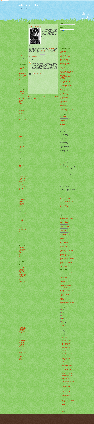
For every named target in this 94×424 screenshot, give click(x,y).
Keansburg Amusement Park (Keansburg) (66, 229)
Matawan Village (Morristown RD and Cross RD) (22, 81)
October (63, 325)
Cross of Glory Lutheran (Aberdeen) (22, 177)
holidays (72, 174)
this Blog (65, 30)
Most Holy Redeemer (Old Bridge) (22, 191)
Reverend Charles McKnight (66, 343)
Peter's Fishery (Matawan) (63, 98)
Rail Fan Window (21, 118)
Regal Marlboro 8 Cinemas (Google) (22, 353)
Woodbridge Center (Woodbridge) (21, 233)
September (63, 327)
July (62, 330)
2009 (62, 321)
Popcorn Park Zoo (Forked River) (64, 251)
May (62, 333)
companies (67, 168)
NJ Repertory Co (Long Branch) (22, 348)
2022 (62, 309)
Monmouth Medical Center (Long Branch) (22, 252)
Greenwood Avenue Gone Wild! (66, 369)
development (68, 169)
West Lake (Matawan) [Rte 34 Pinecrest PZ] (66, 192)
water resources (70, 179)
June (62, 331)
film (71, 171)
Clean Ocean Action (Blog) (22, 268)
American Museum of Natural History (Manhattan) (67, 217)
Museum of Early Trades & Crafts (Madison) (66, 235)
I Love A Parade (64, 346)
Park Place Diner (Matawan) (64, 95)
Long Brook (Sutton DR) (22, 75)
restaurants (71, 178)
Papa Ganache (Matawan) (63, 123)
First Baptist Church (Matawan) (22, 179)
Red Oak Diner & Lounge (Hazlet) (65, 102)
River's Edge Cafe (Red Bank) (64, 103)
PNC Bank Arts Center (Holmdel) (22, 350)
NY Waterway (21, 113)
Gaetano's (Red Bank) (63, 78)
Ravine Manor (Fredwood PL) (22, 84)
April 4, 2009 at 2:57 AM (37, 73)
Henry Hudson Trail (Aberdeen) (64, 223)
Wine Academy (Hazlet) (63, 204)
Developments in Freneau (65, 405)
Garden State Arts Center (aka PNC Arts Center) (22, 338)
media (61, 176)
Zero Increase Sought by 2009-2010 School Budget (68, 388)
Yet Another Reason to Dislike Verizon (67, 375)
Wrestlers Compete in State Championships (68, 391)
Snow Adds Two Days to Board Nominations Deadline (68, 401)
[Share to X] (42, 54)
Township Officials (41, 17)
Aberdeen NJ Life (29, 5)
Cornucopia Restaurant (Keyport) (64, 69)
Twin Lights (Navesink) (63, 266)
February (63, 409)
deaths (63, 169)
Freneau (66, 157)
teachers (64, 179)
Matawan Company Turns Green (66, 366)
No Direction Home (64, 355)
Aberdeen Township (63, 270)
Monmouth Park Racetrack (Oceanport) (65, 234)
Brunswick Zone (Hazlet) (22, 326)
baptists (74, 164)
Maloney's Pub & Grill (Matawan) (64, 89)
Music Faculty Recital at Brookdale (66, 341)
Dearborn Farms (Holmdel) (21, 166)
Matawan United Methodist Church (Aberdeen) (21, 188)
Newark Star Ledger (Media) (22, 280)
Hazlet (61, 273)
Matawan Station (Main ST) (22, 79)
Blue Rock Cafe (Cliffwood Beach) (65, 60)
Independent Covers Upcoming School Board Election (68, 371)
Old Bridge (61, 298)
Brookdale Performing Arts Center (22, 324)
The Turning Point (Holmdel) (64, 110)
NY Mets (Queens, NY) (63, 246)
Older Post (56, 96)
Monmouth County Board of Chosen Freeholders (66, 290)
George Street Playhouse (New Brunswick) (22, 341)
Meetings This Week (64, 390)
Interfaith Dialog (64, 350)
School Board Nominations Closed (66, 402)
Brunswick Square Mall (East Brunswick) (22, 220)
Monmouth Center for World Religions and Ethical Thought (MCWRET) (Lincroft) (67, 287)
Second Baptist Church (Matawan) (22, 195)
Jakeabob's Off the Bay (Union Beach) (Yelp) (66, 81)
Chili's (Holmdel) (62, 67)
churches (61, 166)
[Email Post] (38, 54)
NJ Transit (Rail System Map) (22, 106)
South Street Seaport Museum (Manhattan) (66, 261)
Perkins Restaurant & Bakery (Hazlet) (65, 97)
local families (62, 175)
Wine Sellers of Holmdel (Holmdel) (65, 206)
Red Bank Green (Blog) (22, 282)
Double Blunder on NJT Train (66, 347)
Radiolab (48, 48)
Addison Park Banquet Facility (22, 322)
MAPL (62, 158)
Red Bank (64, 162)
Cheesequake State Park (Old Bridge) (65, 219)
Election (71, 156)
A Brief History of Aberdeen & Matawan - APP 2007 (68, 393)
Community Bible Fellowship (21, 174)
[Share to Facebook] (43, 54)
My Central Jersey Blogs (22, 276)
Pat (32, 73)
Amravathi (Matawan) (63, 51)
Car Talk (54, 51)
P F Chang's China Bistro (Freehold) (65, 94)
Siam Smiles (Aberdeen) (63, 105)
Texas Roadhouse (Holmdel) (64, 107)
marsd (72, 175)
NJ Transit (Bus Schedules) (22, 104)
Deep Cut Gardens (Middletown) (64, 221)
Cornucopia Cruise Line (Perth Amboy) (22, 332)
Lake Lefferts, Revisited (65, 383)
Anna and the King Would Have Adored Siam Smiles (68, 397)
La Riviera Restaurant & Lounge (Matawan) (66, 85)
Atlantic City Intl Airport (22, 94)
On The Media (53, 48)
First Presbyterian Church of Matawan (22, 181)
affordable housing (67, 164)
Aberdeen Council (63, 155)
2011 (62, 318)
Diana (21, 136)
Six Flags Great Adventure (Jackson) (65, 259)
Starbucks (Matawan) (63, 124)
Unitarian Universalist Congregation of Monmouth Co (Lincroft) (22, 213)
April (63, 334)
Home (21, 17)
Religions (49, 17)
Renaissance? (63, 404)
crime (74, 168)
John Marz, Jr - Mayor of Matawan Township (68, 377)
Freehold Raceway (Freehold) (64, 222)
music (63, 177)
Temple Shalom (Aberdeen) (21, 208)
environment (62, 171)
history (66, 174)
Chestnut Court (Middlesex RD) (22, 70)
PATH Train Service (22, 114)
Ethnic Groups (56, 17)
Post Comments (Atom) (35, 98)
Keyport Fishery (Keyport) (64, 82)
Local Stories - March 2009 (65, 357)
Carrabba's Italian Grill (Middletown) (65, 65)
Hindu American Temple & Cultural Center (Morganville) (22, 183)
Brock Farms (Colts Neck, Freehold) (22, 160)
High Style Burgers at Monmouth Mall (67, 365)
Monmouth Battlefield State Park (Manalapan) (66, 233)
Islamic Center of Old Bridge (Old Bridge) (22, 186)
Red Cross (69, 162)
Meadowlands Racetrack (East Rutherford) (66, 231)
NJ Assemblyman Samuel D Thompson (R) (66, 292)
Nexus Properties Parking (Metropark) (22, 103)
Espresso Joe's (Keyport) (63, 120)
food (69, 172)
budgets (72, 165)
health (62, 174)
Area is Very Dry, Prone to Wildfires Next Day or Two (68, 354)
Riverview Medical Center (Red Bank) (22, 256)
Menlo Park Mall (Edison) (22, 229)
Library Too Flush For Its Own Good (67, 399)
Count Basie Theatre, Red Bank (22, 334)
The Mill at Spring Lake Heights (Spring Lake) (66, 109)
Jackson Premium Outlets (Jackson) (22, 224)
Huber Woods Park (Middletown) (64, 226)
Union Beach (72, 163)
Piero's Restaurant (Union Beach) (64, 99)
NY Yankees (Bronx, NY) (63, 249)
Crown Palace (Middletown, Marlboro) (65, 72)
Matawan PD (62, 159)
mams (68, 175)
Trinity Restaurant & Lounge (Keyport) (65, 111)
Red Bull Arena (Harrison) (63, 254)
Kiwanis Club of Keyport (63, 276)
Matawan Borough (62, 281)
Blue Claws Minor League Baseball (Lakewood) (66, 218)
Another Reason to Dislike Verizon (66, 395)
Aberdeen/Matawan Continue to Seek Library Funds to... (68, 359)
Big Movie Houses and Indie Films (66, 386)
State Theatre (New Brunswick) (21, 355)
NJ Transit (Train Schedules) (21, 109)
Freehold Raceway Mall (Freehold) (22, 222)
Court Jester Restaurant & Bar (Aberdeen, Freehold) (67, 71)
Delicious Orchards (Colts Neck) (22, 162)
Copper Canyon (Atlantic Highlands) (65, 68)
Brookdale (66, 156)
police (74, 177)
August (63, 328)
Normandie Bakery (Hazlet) (64, 121)
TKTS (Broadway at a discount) (22, 359)
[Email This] (40, 54)
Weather (61, 164)
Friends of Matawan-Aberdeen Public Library (22, 270)
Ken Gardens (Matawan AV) (22, 74)
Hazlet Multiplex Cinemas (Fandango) (22, 343)
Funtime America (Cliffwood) (21, 336)
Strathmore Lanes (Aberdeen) (21, 357)
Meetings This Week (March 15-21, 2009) (67, 378)
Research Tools (28, 17)
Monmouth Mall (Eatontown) (21, 231)
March (63, 336)
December (63, 322)
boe (65, 165)
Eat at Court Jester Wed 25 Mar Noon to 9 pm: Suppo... (68, 361)
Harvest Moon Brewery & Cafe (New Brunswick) (67, 201)
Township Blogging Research (66, 351)
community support (70, 167)
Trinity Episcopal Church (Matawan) (22, 210)
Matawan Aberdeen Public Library (65, 278)
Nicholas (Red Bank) (63, 93)
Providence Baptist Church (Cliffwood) (22, 193)
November (63, 324)
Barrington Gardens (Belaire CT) (21, 68)
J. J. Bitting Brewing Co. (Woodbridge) (65, 202)
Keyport (61, 274)
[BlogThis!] (41, 54)
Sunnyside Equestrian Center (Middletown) (66, 262)
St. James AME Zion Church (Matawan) (22, 200)
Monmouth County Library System (65, 291)
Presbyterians (68, 161)
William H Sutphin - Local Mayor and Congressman (67, 407)
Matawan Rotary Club (63, 284)
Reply (32, 70)
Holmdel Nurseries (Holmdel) (21, 151)
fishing (66, 172)
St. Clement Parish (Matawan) (21, 197)
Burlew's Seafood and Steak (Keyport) (65, 63)
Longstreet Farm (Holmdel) (64, 230)
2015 (62, 312)
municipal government (71, 176)
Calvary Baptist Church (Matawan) (22, 172)
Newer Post (30, 96)
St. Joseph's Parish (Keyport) (21, 202)
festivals (67, 171)
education (63, 170)
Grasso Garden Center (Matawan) (22, 149)
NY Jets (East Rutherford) (63, 243)
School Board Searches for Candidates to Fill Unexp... (68, 382)
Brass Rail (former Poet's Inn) (64, 61)
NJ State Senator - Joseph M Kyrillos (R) (65, 296)
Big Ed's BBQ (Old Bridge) (64, 59)
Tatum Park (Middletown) (63, 263)
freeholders (73, 172)
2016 (62, 310)
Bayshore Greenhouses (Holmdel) (22, 147)
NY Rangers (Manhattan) (63, 247)
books (68, 165)
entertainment (70, 170)
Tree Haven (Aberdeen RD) (22, 86)
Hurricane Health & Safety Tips (22, 55)
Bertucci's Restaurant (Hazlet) (64, 57)
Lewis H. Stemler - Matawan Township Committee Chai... (67, 374)
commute (33, 56)
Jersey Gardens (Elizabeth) (22, 226)
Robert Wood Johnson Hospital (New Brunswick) (22, 258)
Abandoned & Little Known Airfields (22, 92)
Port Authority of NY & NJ (22, 116)
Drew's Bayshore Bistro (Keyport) (64, 73)
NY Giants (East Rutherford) (64, 242)
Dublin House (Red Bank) (63, 75)
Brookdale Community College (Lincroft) (66, 272)
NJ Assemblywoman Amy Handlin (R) (65, 294)
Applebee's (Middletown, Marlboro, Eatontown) (66, 52)
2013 (62, 315)
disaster (73, 169)
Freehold (61, 157)
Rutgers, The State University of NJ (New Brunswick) (67, 300)
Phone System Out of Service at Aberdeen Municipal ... (67, 363)
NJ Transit (35, 56)
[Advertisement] (37, 12)
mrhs (65, 176)
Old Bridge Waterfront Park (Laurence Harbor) (66, 250)
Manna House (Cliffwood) (63, 277)
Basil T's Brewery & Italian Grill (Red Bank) (66, 56)
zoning (61, 180)
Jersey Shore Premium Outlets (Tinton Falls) (22, 228)
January (63, 411)
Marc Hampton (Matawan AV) (22, 77)
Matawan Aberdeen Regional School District (66, 280)
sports (69, 178)
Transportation (66, 163)
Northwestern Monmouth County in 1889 (67, 368)
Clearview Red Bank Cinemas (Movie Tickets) (22, 328)
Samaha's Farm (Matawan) (22, 164)
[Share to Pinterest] (44, 54)
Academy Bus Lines (21, 93)
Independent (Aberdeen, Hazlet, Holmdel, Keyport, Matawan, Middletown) (22, 274)
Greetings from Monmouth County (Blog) (22, 272)
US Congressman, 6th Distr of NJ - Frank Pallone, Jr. (67, 302)
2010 (62, 319)
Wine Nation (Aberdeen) (63, 205)
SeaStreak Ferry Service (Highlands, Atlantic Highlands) (22, 120)
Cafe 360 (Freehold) (63, 117)
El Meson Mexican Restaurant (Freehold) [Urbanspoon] (65, 77)
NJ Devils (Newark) (63, 238)
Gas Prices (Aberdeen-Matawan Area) (22, 99)
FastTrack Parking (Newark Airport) (21, 96)
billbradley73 (34, 62)
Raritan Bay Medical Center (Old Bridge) (22, 254)
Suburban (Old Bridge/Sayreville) (21, 284)
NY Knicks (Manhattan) (63, 245)
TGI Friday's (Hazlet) (63, 106)
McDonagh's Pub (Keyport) (64, 90)
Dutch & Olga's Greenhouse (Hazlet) (22, 153)
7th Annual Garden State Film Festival (67, 344)
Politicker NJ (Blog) (22, 281)
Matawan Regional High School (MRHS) (65, 282)
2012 (62, 316)
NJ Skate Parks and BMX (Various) (65, 241)
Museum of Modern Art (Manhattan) (65, 237)
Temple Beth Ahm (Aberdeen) (21, 206)
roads (61, 178)
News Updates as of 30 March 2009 (66, 340)
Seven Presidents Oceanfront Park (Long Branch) (67, 258)
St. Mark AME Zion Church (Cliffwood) (21, 204)
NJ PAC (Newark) (21, 346)
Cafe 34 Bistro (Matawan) (63, 64)
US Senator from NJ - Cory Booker (65, 303)
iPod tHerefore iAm (35, 26)
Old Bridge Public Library (63, 299)
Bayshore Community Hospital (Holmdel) (22, 248)
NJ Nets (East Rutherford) (63, 239)
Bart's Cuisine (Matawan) (63, 55)
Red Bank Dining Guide (63, 101)
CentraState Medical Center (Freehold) (22, 250)
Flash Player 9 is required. (22, 61)
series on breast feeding (44, 50)
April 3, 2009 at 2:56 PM (39, 62)
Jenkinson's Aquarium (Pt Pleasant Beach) (22, 345)
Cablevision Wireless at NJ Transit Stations (67, 379)
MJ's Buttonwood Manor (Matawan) (65, 86)
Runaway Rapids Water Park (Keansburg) (66, 255)
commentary (62, 167)
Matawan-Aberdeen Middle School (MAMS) (66, 285)
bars (62, 165)
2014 (62, 313)
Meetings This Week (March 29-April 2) (67, 338)
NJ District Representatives (64, 295)
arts (70, 164)
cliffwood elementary (69, 166)
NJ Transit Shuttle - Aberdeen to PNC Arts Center (22, 111)
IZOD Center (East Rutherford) (64, 227)
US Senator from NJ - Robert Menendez (65, 304)
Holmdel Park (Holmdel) (63, 225)
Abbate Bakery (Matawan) (63, 116)
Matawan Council (70, 158)
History (34, 17)
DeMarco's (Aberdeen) (63, 119)
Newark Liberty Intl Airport (22, 101)
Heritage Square (21, 71)
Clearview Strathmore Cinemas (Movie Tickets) (22, 330)
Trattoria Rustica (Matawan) (64, 125)
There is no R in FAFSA (65, 385)
